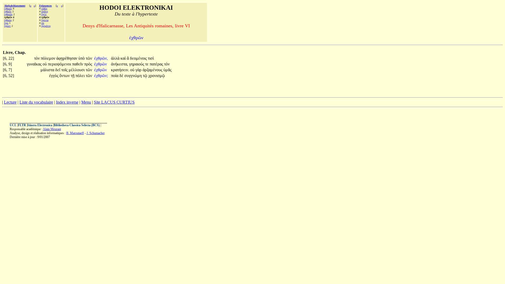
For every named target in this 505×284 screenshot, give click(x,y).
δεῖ (58, 70)
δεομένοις (139, 58)
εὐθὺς (44, 8)
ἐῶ (42, 23)
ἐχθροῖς (8, 8)
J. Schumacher (96, 133)
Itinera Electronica (39, 125)
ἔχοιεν (7, 25)
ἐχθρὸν (8, 11)
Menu (86, 102)
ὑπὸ (82, 58)
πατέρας (157, 64)
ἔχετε (44, 14)
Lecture (10, 102)
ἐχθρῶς (8, 20)
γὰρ (139, 70)
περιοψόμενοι (60, 64)
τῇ (73, 75)
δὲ (121, 75)
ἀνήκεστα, (119, 64)
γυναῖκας (35, 64)
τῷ (145, 75)
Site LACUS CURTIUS (114, 102)
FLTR (22, 125)
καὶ (123, 58)
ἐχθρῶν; (101, 75)
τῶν (89, 58)
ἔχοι (6, 23)
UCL (13, 125)
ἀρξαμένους (153, 70)
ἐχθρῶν (101, 64)
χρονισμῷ (156, 75)
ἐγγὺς (54, 75)
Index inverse (67, 102)
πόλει (80, 75)
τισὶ (151, 58)
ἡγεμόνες (46, 25)
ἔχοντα (44, 20)
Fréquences (45, 5)
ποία (115, 75)
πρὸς (88, 64)
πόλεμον (48, 58)
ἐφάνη (44, 11)
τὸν (37, 58)
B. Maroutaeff (75, 133)
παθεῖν (78, 64)
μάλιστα (48, 70)
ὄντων (65, 75)
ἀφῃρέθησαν (67, 58)
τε (147, 64)
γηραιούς (137, 64)
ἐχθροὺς (8, 14)
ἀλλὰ (115, 58)
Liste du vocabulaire (36, 102)
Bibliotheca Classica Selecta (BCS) (77, 125)
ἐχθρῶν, (101, 58)
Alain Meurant (52, 129)
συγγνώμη (133, 75)
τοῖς (65, 70)
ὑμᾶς (167, 70)
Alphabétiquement (14, 5)
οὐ (45, 64)
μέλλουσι (77, 70)
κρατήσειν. (120, 70)
